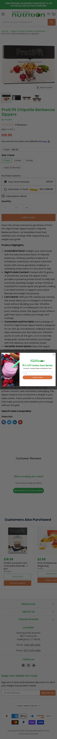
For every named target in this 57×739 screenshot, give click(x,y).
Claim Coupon (37, 377)
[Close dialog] (54, 354)
